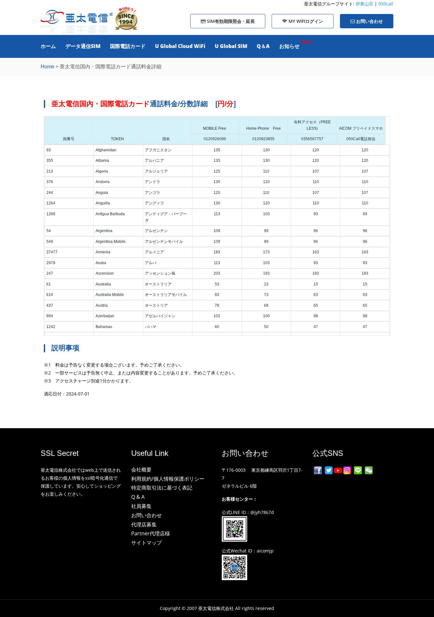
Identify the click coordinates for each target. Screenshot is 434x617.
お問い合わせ (369, 21)
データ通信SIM (82, 46)
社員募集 (141, 506)
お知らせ (289, 46)
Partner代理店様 (150, 533)
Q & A (138, 496)
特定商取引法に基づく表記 (161, 487)
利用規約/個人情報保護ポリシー (167, 478)
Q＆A (263, 46)
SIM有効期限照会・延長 (230, 21)
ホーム (48, 46)
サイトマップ (146, 542)
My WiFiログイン (305, 21)
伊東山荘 (365, 4)
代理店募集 (144, 524)
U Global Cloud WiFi (180, 46)
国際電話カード (128, 46)
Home (47, 66)
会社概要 (141, 469)
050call (385, 4)
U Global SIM (231, 46)
